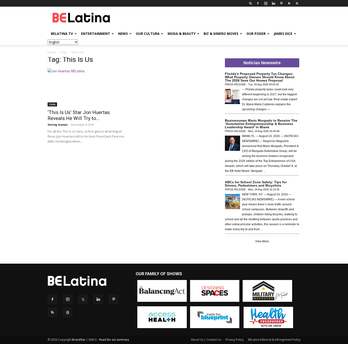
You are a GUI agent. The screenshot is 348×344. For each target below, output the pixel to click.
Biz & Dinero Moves (221, 33)
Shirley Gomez (58, 124)
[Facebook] (257, 3)
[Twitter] (296, 3)
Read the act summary (114, 340)
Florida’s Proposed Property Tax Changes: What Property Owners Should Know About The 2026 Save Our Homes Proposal (259, 77)
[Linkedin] (273, 3)
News (123, 33)
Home (52, 52)
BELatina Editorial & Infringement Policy (274, 340)
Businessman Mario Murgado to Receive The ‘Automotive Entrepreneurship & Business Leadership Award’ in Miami (261, 124)
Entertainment (95, 33)
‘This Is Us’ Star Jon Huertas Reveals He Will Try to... (79, 115)
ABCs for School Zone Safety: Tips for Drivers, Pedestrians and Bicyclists (256, 183)
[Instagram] (265, 3)
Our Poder (256, 33)
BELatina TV (62, 33)
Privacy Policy (235, 340)
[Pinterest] (281, 3)
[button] (250, 3)
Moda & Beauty (182, 33)
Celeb (52, 104)
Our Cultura (148, 33)
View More (262, 241)
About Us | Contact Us (206, 340)
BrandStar (78, 340)
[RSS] (289, 3)
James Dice (283, 33)
